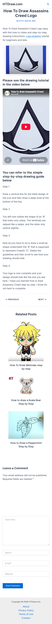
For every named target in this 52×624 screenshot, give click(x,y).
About (26, 606)
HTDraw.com (12, 4)
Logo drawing (33, 36)
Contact (26, 618)
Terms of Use (26, 614)
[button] (48, 4)
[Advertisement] (26, 500)
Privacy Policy (26, 610)
